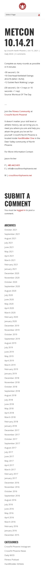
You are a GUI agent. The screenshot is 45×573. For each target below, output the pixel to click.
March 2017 (10, 469)
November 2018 (12, 382)
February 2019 (11, 369)
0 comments (20, 54)
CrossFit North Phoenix (16, 50)
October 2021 (10, 229)
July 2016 (8, 504)
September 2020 (12, 286)
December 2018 (11, 378)
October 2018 (10, 386)
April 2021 (9, 256)
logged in (21, 210)
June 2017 (9, 456)
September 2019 (12, 338)
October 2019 (10, 334)
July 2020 (8, 295)
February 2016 (11, 526)
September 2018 (12, 391)
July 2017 (8, 452)
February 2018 (11, 421)
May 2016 (9, 513)
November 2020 (12, 277)
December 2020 (11, 273)
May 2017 (9, 461)
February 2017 (11, 474)
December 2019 (11, 325)
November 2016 (12, 487)
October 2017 (10, 439)
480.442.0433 (14, 165)
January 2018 (10, 426)
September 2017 (12, 443)
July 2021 (8, 242)
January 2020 (10, 321)
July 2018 (8, 399)
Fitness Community (21, 111)
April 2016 (9, 517)
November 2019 (12, 330)
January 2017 (10, 478)
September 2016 (12, 495)
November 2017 (12, 434)
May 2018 (9, 408)
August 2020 (10, 290)
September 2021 (12, 234)
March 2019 (10, 365)
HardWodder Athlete (14, 564)
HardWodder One (26, 138)
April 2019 (9, 360)
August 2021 (10, 238)
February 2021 (11, 264)
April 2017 (9, 465)
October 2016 (10, 491)
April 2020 (9, 308)
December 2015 (11, 535)
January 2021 (10, 269)
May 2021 (9, 251)
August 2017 (10, 447)
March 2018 (10, 417)
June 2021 (9, 247)
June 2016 (9, 508)
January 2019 (10, 373)
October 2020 (10, 282)
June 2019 (9, 351)
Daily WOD (8, 54)
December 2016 (11, 482)
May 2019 (9, 356)
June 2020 (9, 299)
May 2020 (9, 303)
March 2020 (10, 312)
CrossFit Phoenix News (15, 551)
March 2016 (10, 521)
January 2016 (10, 530)
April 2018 (9, 412)
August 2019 (10, 343)
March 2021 (10, 260)
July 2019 (8, 347)
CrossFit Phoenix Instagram (17, 546)
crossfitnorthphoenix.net (20, 175)
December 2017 (11, 430)
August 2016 (10, 500)
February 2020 (11, 317)
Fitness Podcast (11, 559)
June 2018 (9, 404)
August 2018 (10, 395)
